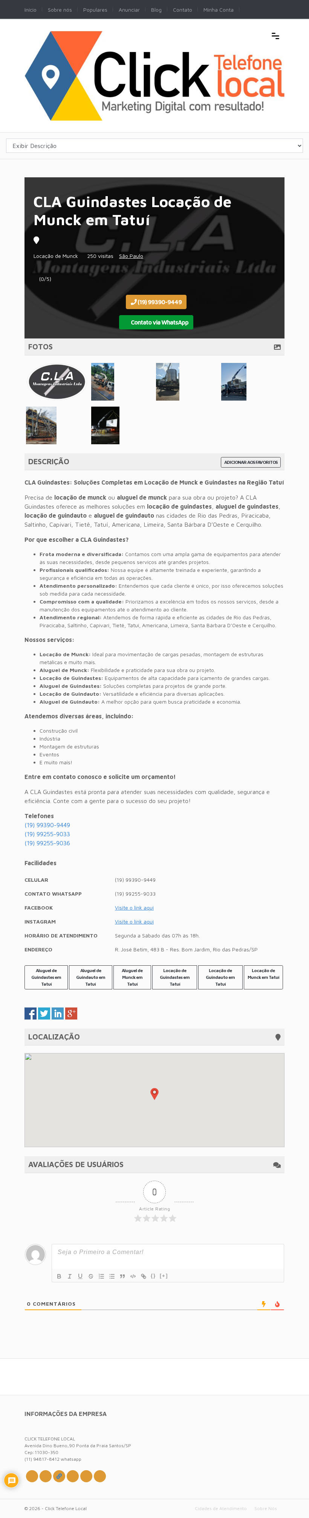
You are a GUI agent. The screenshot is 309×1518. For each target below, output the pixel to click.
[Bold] (59, 1276)
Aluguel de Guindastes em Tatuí (46, 977)
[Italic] (69, 1276)
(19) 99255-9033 (47, 834)
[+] (164, 1276)
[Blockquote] (122, 1276)
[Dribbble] (73, 1476)
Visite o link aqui (134, 907)
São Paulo (131, 256)
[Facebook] (46, 1476)
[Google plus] (59, 1476)
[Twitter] (32, 1476)
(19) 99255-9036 (47, 843)
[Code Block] (133, 1276)
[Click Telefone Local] (154, 35)
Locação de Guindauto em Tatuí (220, 977)
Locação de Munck (56, 256)
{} (153, 1276)
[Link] (143, 1276)
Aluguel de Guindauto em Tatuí (90, 977)
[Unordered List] (112, 1276)
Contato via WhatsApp (159, 322)
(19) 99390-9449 (159, 302)
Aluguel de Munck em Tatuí (132, 977)
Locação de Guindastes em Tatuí (175, 977)
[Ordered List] (101, 1276)
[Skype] (86, 1476)
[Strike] (91, 1276)
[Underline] (80, 1276)
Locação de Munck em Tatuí (263, 974)
